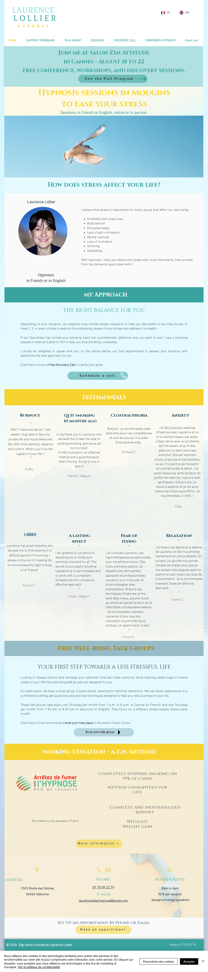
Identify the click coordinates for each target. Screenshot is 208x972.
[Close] (203, 961)
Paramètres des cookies (158, 961)
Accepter (189, 961)
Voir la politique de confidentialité (39, 967)
